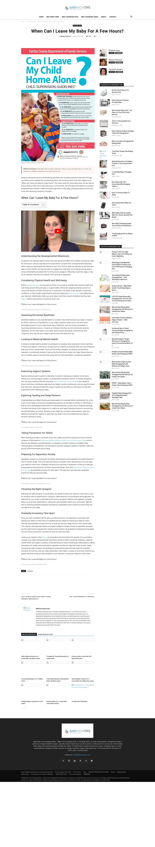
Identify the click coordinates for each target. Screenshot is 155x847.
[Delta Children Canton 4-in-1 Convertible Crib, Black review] (32, 647)
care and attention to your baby (65, 381)
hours (44, 537)
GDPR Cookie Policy (61, 774)
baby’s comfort (74, 293)
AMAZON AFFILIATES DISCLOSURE (98, 772)
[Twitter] (72, 41)
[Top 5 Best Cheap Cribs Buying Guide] (103, 156)
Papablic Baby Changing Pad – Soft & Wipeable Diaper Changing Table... (122, 395)
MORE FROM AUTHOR (45, 634)
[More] (87, 41)
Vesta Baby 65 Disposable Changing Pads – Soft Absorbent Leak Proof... (121, 277)
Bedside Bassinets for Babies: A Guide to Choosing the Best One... (122, 163)
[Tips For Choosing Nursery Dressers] (104, 123)
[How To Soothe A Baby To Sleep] (105, 195)
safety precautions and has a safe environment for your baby (63, 440)
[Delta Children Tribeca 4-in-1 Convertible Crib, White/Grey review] (83, 669)
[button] (131, 17)
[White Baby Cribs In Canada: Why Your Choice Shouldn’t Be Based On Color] (105, 215)
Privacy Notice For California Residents (42, 774)
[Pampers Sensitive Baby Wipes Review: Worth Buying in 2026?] (105, 354)
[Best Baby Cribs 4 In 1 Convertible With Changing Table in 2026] (103, 184)
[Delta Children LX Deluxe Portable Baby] (105, 103)
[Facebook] (68, 41)
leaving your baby (33, 285)
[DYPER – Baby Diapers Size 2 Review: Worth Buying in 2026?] (105, 385)
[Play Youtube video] (58, 231)
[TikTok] (86, 761)
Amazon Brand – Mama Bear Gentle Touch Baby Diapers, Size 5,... (121, 288)
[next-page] (26, 707)
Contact (112, 17)
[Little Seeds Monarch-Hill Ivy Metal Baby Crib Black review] (57, 669)
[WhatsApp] (82, 41)
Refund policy (25, 774)
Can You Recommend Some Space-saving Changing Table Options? (36, 598)
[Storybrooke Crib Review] (83, 692)
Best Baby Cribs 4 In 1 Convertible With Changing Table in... (121, 184)
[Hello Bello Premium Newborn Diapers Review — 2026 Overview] (105, 320)
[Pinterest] (77, 41)
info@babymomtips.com (81, 755)
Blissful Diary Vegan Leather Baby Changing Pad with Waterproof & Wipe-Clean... (121, 364)
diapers (24, 299)
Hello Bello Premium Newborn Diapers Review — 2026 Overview (122, 320)
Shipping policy (121, 772)
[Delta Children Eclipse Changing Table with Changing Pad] (103, 133)
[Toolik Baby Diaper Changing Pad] (103, 174)
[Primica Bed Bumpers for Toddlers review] (32, 669)
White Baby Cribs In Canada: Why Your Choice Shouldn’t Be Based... (122, 215)
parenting (30, 571)
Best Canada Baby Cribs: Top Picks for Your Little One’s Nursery (122, 112)
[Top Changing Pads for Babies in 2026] (103, 236)
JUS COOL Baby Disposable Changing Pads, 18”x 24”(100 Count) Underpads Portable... (122, 299)
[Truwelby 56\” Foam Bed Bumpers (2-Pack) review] (57, 647)
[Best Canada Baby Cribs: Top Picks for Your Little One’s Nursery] (103, 113)
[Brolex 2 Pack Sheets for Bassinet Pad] (103, 92)
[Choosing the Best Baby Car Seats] (103, 205)
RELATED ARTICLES (29, 634)
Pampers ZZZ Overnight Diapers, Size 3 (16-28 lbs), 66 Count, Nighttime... (122, 254)
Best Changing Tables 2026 (63, 772)
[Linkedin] (75, 761)
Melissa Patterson (66, 36)
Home (41, 17)
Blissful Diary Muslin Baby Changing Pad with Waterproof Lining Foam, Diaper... (122, 309)
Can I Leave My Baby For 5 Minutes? (82, 597)
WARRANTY (87, 774)
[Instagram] (69, 761)
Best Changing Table (89, 17)
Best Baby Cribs (52, 17)
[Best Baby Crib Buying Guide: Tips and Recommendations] (103, 226)
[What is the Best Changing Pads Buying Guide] (103, 143)
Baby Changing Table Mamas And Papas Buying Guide (37, 772)
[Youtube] (92, 761)
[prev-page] (22, 707)
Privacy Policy (77, 772)
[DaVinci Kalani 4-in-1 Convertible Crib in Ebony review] (57, 692)
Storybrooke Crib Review (79, 701)
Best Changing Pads (70, 17)
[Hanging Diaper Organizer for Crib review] (32, 692)
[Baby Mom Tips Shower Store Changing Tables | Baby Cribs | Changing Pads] (77, 7)
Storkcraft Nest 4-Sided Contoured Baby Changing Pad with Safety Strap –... (122, 330)
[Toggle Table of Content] (42, 205)
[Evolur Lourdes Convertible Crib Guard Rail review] (83, 647)
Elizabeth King (114, 50)
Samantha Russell (115, 69)
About (103, 17)
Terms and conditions (75, 774)
